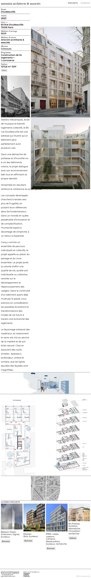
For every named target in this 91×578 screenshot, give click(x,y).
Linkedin (26, 575)
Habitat (4, 70)
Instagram (26, 573)
